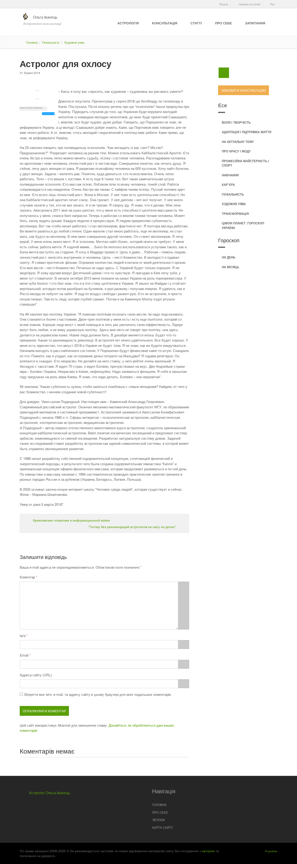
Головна (32, 42)
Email (24, 655)
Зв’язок (158, 820)
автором (208, 850)
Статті (196, 23)
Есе (222, 105)
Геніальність (51, 42)
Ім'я (23, 635)
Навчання (230, 175)
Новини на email (249, 4)
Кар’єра (228, 184)
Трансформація (235, 213)
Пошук (223, 4)
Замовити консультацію (243, 90)
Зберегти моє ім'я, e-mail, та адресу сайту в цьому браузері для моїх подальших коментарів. (98, 694)
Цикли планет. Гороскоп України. (243, 225)
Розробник (271, 851)
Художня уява (74, 42)
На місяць (230, 267)
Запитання (255, 23)
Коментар (27, 576)
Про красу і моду (236, 151)
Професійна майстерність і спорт (245, 163)
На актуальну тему (238, 141)
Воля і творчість (236, 122)
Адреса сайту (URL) (36, 674)
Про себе (223, 23)
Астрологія (128, 23)
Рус (272, 4)
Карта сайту (162, 827)
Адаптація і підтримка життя (246, 132)
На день (228, 257)
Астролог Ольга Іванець (49, 792)
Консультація (164, 23)
